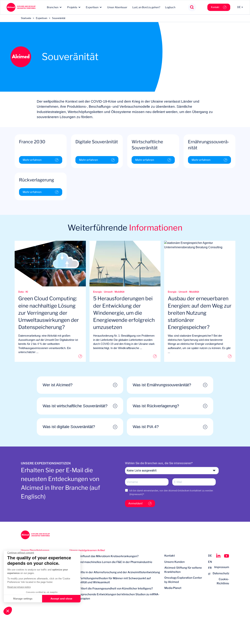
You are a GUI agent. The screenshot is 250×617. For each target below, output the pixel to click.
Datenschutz (221, 573)
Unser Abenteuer (117, 7)
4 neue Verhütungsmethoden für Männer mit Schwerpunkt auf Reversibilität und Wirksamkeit (110, 580)
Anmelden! (135, 503)
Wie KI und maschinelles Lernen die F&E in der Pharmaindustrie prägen (111, 564)
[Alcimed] (21, 7)
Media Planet (172, 588)
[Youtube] (226, 556)
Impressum (136, 494)
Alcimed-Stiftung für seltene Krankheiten (183, 570)
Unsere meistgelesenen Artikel (87, 550)
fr (210, 568)
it (209, 574)
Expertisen (92, 7)
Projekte (72, 7)
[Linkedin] (218, 555)
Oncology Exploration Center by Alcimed (183, 580)
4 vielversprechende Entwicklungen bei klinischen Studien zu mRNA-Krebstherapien (114, 596)
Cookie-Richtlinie (223, 581)
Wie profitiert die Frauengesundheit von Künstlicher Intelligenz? (111, 588)
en (210, 562)
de (210, 555)
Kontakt (215, 7)
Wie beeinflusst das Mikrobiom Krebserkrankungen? (104, 556)
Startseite (26, 18)
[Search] (192, 7)
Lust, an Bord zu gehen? (146, 7)
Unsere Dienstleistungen (35, 550)
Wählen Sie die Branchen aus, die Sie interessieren (158, 463)
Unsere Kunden (174, 562)
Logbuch (170, 7)
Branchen (52, 7)
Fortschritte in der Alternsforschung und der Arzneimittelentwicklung (115, 572)
